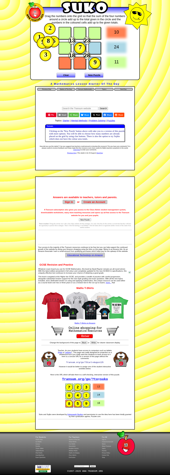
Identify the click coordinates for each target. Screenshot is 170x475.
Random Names (74, 448)
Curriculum (72, 457)
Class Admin (72, 455)
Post (98, 115)
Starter (66, 120)
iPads (60, 352)
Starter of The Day (66, 89)
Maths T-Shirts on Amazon (85, 323)
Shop (103, 457)
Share (75, 115)
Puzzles (111, 120)
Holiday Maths (73, 451)
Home (104, 444)
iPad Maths (39, 453)
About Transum (106, 446)
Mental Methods (79, 120)
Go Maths (39, 442)
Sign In (69, 202)
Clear (66, 75)
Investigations (40, 455)
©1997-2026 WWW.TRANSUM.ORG (85, 471)
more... (108, 283)
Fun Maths (72, 444)
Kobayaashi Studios (75, 414)
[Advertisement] (85, 98)
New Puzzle (94, 75)
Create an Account (94, 202)
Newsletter (72, 446)
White (93, 343)
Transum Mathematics (85, 89)
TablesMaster (40, 451)
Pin (52, 115)
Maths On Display (74, 453)
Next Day (100, 153)
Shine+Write (72, 442)
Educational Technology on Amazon (85, 255)
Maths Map (39, 439)
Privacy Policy (106, 453)
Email (64, 115)
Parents (104, 451)
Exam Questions (40, 457)
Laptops (68, 352)
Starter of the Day (74, 439)
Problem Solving (97, 120)
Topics (104, 89)
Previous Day (71, 153)
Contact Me (105, 455)
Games (38, 444)
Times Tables (40, 448)
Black (84, 343)
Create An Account (107, 442)
